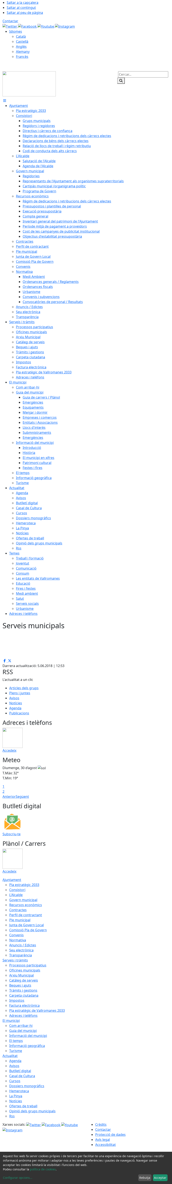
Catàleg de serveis (23, 980)
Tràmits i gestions (23, 990)
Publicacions (19, 713)
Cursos (14, 1081)
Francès (22, 56)
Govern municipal (23, 900)
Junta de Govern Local (26, 925)
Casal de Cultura (22, 1076)
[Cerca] (121, 81)
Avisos (14, 698)
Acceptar (160, 1178)
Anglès (21, 46)
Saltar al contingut (21, 7)
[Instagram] (65, 26)
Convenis (16, 935)
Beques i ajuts (20, 985)
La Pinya (15, 1096)
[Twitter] (10, 26)
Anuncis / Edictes (22, 945)
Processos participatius (27, 965)
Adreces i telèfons (23, 1015)
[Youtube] (46, 26)
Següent (22, 796)
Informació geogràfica (27, 1045)
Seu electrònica (21, 950)
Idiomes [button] (15, 31)
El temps (16, 1040)
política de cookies (43, 1169)
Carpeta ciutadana (23, 995)
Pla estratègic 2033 (24, 884)
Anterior (9, 796)
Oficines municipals (24, 970)
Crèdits (101, 1124)
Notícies (15, 703)
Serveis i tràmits (15, 960)
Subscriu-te (12, 834)
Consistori (17, 889)
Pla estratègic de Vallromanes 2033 (37, 1010)
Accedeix (9, 750)
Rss (12, 1116)
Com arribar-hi (21, 1025)
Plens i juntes (19, 693)
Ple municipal (19, 920)
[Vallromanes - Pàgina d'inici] (29, 83)
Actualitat (10, 1055)
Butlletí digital (20, 1071)
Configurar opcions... (17, 1178)
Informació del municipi (28, 1035)
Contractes (18, 910)
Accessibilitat (105, 1144)
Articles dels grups (24, 688)
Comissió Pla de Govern (28, 930)
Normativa (17, 940)
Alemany (23, 51)
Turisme (15, 1050)
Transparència (20, 955)
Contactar (10, 21)
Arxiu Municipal (21, 975)
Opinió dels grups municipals (32, 1111)
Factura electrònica (24, 1005)
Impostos (16, 1000)
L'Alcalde (16, 895)
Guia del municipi (23, 1030)
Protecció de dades (110, 1134)
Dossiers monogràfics (26, 1086)
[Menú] (5, 100)
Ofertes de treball (23, 1106)
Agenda (15, 708)
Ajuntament (12, 879)
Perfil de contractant (25, 915)
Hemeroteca (19, 1091)
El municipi (11, 1020)
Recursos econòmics (25, 905)
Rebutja (144, 1178)
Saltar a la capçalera (22, 2)
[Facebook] (28, 26)
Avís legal (102, 1139)
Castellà (22, 41)
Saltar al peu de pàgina (25, 12)
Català (21, 36)
